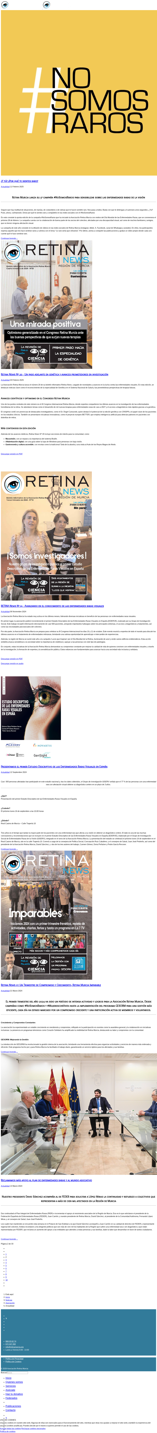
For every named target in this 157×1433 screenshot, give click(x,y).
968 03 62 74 (11, 1341)
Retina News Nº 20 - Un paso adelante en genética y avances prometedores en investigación (54, 374)
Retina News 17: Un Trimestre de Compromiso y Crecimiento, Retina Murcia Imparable (51, 985)
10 (7, 1280)
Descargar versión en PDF (12, 454)
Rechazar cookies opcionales (33, 1429)
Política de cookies (7, 1431)
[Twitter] (6, 1319)
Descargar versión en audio (12, 664)
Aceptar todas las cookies (10, 1429)
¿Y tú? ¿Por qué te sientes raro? (19, 181)
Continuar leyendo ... (9, 238)
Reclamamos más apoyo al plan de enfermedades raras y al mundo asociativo (46, 1180)
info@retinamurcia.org (15, 1347)
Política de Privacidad (14, 1359)
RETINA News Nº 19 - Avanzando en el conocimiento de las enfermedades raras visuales (52, 606)
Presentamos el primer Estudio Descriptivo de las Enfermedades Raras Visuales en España (54, 766)
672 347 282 (11, 1344)
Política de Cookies (13, 1362)
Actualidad (5, 187)
